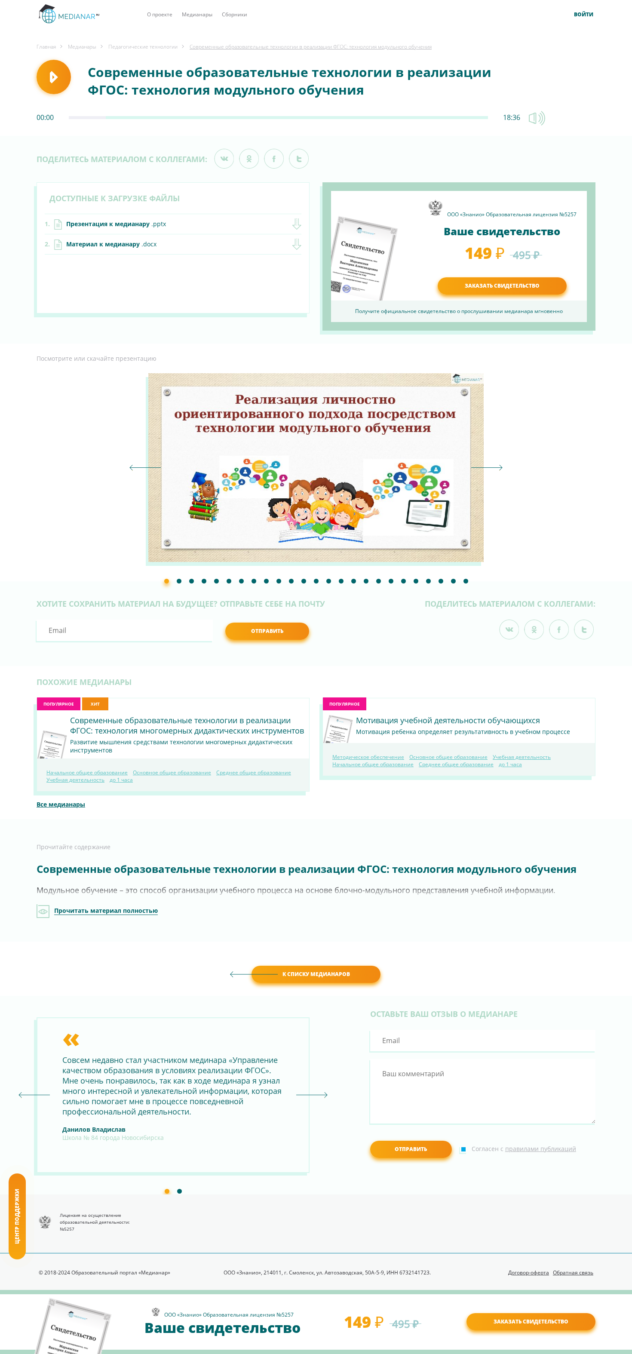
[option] (316, 467)
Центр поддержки (17, 1216)
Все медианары (61, 804)
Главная (46, 46)
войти (583, 14)
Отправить (267, 631)
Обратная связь (573, 1272)
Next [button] (487, 468)
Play (54, 77)
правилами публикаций (540, 1149)
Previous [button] (145, 468)
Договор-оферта (528, 1272)
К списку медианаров (316, 974)
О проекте (159, 14)
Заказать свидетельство (531, 1321)
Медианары (197, 14)
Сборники (234, 14)
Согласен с (524, 1149)
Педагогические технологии (143, 46)
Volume (537, 118)
